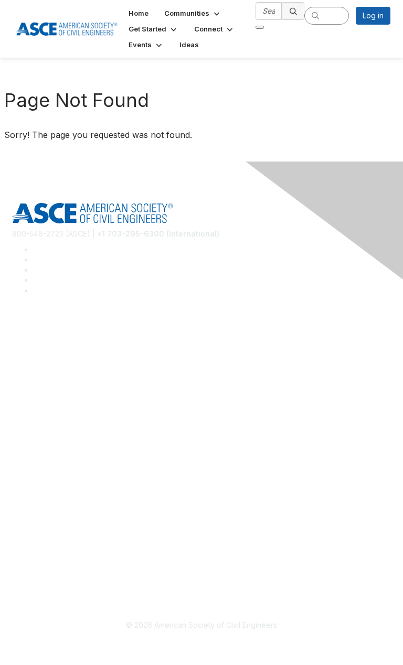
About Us (28, 534)
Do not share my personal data (65, 565)
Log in (373, 15)
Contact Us (31, 473)
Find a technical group (50, 382)
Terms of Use (35, 549)
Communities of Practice (54, 351)
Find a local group (43, 366)
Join (19, 442)
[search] (293, 11)
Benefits (26, 458)
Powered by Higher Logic (201, 644)
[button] (192, 13)
